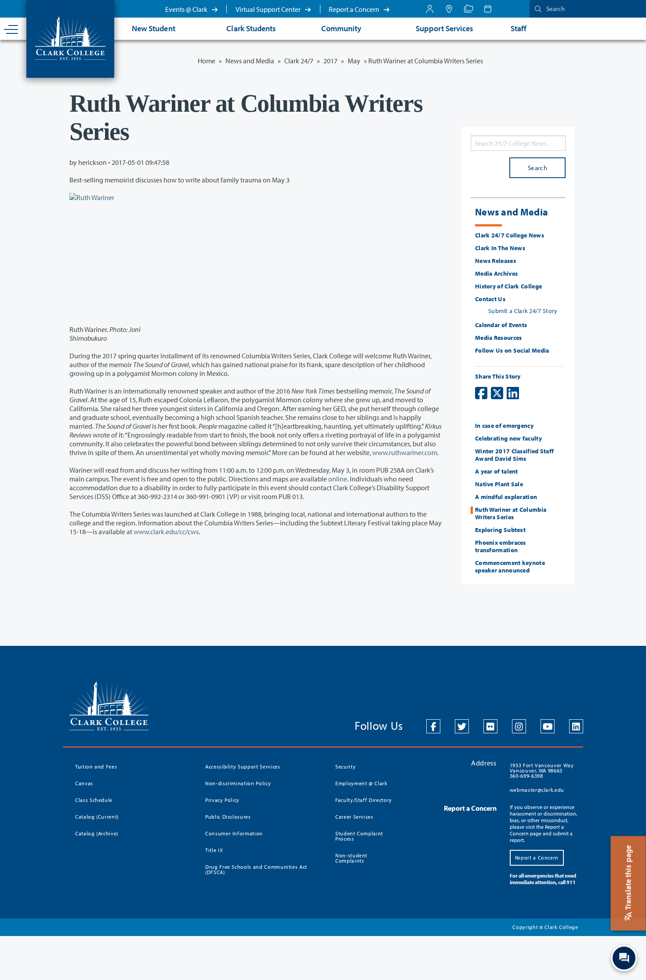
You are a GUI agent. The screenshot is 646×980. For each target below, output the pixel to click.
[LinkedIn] (576, 726)
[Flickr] (490, 726)
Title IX (214, 850)
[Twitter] (462, 726)
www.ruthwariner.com (404, 452)
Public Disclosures (228, 816)
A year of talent (496, 471)
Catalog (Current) (97, 816)
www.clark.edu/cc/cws (166, 531)
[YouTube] (548, 726)
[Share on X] (497, 393)
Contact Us (490, 299)
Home (206, 60)
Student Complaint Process (359, 836)
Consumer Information (234, 833)
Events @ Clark (187, 9)
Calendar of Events (501, 325)
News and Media (249, 60)
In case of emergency (504, 426)
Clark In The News (500, 248)
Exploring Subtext (500, 530)
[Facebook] (433, 726)
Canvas (84, 783)
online (337, 478)
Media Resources (498, 338)
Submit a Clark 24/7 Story (523, 311)
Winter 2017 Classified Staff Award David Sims (514, 455)
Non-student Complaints (351, 858)
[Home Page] (70, 37)
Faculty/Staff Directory (363, 800)
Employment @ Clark (361, 783)
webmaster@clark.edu (537, 790)
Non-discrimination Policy (238, 783)
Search (537, 168)
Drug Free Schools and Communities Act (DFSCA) (256, 869)
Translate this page (628, 878)
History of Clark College (508, 286)
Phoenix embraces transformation (500, 546)
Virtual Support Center (269, 9)
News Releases (495, 261)
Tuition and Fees (96, 766)
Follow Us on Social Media (512, 350)
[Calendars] (487, 9)
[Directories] (468, 9)
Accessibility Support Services (242, 766)
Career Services (354, 816)
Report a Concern (355, 9)
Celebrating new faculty (508, 438)
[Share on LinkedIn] (513, 393)
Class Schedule (94, 800)
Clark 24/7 (298, 60)
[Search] (536, 8)
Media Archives (496, 273)
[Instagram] (519, 726)
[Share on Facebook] (481, 393)
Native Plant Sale (499, 484)
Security (345, 766)
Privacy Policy (222, 800)
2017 (330, 60)
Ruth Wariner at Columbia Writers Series (510, 513)
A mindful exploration (506, 497)
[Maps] (449, 9)
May (354, 60)
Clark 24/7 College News (509, 235)
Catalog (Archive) (96, 833)
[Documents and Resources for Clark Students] (429, 9)
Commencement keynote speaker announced (510, 566)
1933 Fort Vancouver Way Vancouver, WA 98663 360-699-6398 (542, 770)
